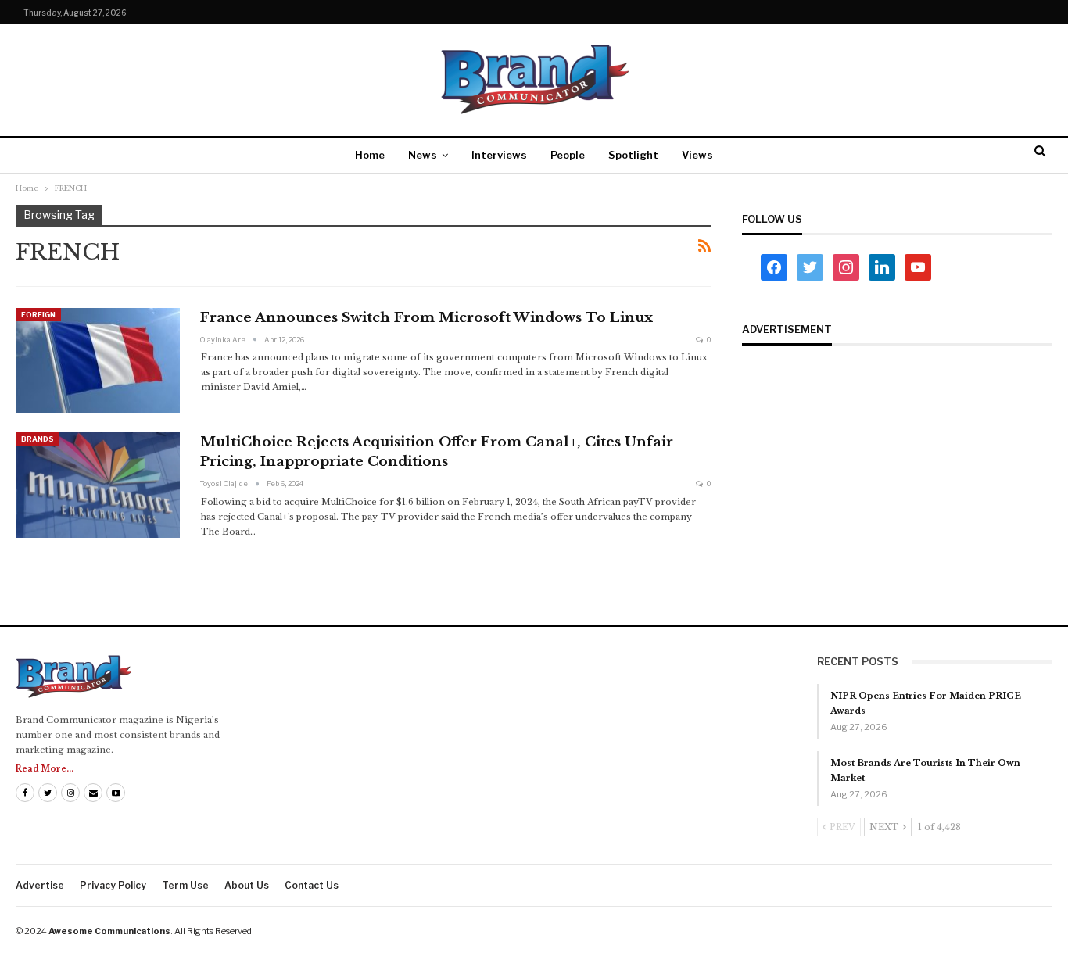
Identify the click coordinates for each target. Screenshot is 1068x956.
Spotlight (633, 155)
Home (370, 155)
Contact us (312, 885)
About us (246, 885)
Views (697, 155)
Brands (37, 439)
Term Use (185, 885)
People (567, 155)
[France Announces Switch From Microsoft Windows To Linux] (98, 360)
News (422, 155)
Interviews (499, 155)
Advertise (40, 885)
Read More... (44, 769)
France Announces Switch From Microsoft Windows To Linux (426, 318)
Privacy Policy (113, 885)
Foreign (38, 314)
